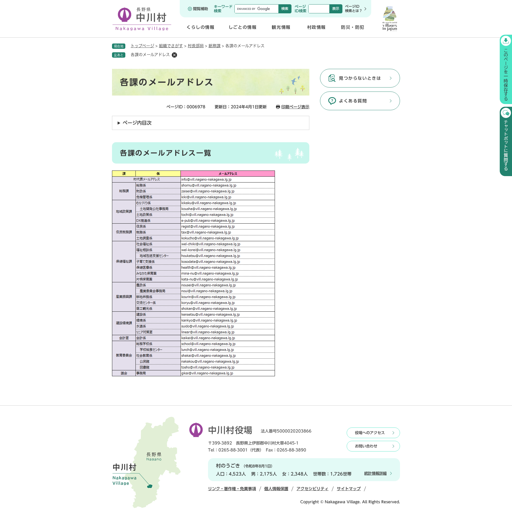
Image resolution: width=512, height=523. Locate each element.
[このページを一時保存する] (506, 69)
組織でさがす (171, 46)
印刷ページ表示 (295, 107)
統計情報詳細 (375, 473)
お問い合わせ (366, 446)
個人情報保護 (276, 489)
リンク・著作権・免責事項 (232, 489)
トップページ (142, 46)
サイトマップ (349, 489)
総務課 (215, 46)
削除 (174, 55)
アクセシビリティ (313, 489)
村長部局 (196, 46)
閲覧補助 (200, 9)
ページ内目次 (137, 122)
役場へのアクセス (370, 433)
